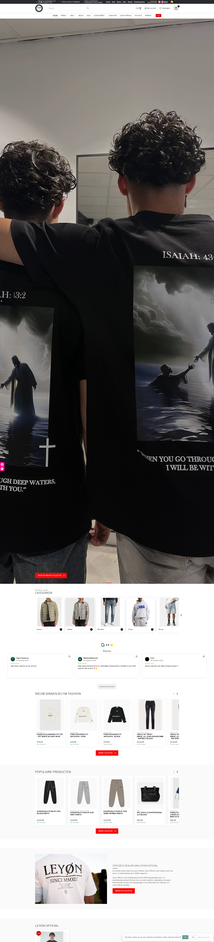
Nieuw (119, 2)
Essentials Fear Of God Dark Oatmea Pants (115, 812)
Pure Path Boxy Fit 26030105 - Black (113, 735)
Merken (148, 15)
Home (55, 15)
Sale (124, 2)
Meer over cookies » (204, 937)
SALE (158, 15)
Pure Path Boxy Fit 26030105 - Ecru (79, 735)
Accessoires (99, 15)
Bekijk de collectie (123, 891)
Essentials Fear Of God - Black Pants (49, 812)
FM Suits (138, 15)
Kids (113, 2)
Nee (193, 937)
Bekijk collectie (106, 753)
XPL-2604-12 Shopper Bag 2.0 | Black (149, 814)
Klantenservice (139, 2)
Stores (130, 2)
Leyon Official (126, 15)
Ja (185, 937)
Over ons (113, 15)
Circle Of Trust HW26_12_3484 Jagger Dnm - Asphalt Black (150, 736)
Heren (108, 2)
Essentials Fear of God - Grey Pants (82, 814)
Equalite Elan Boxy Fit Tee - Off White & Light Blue (50, 735)
